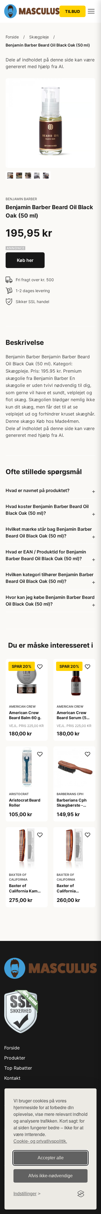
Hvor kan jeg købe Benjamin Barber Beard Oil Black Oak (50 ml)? (50, 600)
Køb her (25, 260)
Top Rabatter (18, 1068)
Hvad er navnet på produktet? (38, 490)
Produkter (14, 1058)
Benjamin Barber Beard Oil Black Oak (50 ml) (48, 45)
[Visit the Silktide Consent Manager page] (81, 1194)
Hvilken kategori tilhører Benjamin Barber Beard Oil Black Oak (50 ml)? (49, 578)
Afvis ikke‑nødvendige (50, 1175)
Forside (12, 36)
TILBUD (72, 11)
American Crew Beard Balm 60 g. (25, 715)
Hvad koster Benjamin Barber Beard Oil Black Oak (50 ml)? (47, 510)
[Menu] (91, 11)
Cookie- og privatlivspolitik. (40, 1141)
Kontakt (12, 1078)
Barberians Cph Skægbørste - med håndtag (72, 805)
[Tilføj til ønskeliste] (40, 667)
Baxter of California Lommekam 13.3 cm (72, 893)
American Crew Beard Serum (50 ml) (73, 717)
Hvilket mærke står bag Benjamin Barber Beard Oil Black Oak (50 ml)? (49, 532)
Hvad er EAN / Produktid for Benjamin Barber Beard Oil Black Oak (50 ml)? (46, 555)
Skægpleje (39, 36)
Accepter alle (51, 1157)
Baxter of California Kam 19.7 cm (23, 890)
